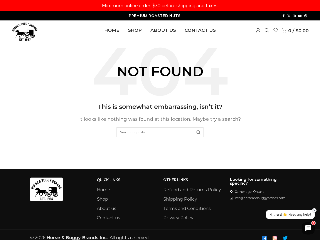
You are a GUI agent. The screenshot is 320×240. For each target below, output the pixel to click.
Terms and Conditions (187, 208)
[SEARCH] (199, 132)
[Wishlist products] (275, 30)
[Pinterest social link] (306, 16)
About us (106, 208)
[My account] (258, 30)
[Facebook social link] (283, 16)
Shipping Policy (180, 199)
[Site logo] (25, 31)
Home (103, 189)
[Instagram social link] (294, 16)
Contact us (108, 217)
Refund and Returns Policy (192, 189)
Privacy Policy (178, 217)
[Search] (267, 30)
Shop (102, 199)
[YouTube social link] (300, 16)
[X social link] (289, 16)
